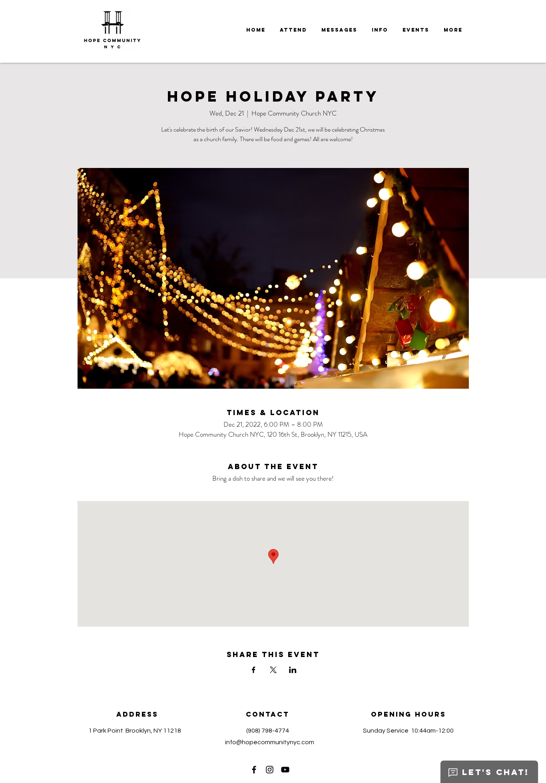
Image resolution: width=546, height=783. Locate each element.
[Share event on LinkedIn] (293, 670)
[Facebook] (254, 770)
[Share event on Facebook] (253, 670)
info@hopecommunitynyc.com (269, 742)
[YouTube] (285, 770)
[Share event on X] (273, 670)
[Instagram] (270, 770)
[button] (339, 30)
